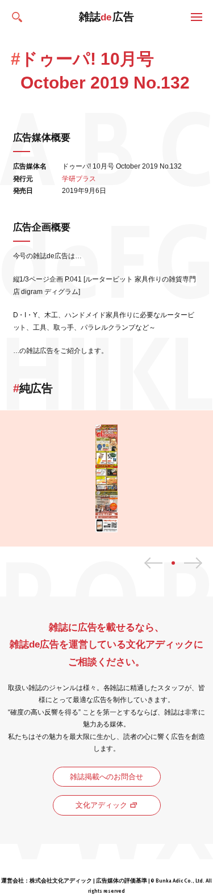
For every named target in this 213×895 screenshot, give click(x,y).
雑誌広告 (106, 17)
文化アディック (101, 805)
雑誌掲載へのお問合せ (107, 776)
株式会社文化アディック (61, 880)
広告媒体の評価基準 (121, 880)
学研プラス (79, 179)
